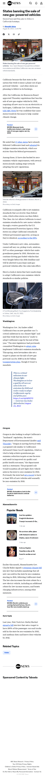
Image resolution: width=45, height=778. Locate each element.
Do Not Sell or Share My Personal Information (18, 772)
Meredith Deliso (10, 27)
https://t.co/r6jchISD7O (23, 398)
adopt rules (31, 346)
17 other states (21, 141)
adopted (33, 145)
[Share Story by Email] (14, 34)
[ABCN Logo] (13, 3)
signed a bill (8, 625)
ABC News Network (17, 762)
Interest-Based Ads (33, 767)
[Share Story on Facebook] (4, 34)
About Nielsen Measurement (17, 769)
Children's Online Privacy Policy (15, 767)
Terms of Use (32, 769)
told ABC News (9, 110)
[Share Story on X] (9, 34)
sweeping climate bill (32, 567)
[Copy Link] (19, 34)
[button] (4, 3)
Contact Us (37, 772)
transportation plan (11, 361)
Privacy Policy (29, 762)
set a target (29, 474)
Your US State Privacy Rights (22, 764)
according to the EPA (27, 237)
